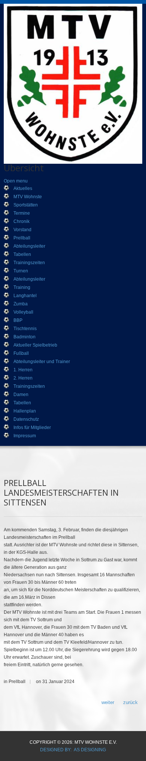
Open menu (16, 181)
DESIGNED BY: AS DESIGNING (73, 749)
